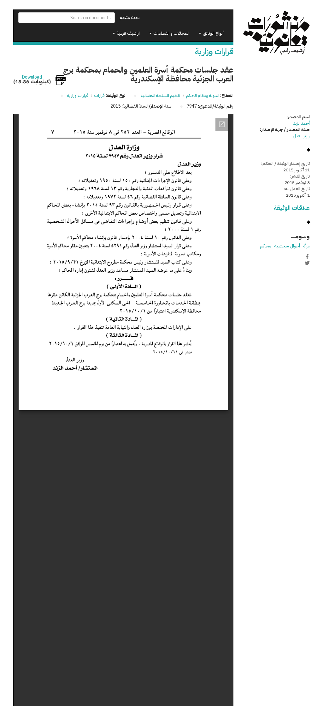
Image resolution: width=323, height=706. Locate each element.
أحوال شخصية (287, 246)
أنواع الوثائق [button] (213, 33)
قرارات (99, 95)
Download (32, 77)
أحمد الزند (301, 123)
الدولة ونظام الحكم (202, 95)
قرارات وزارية (77, 95)
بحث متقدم (130, 17)
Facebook (307, 256)
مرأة (306, 246)
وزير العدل (301, 136)
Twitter (307, 263)
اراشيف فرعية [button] (128, 33)
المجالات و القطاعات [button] (170, 33)
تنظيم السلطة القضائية (160, 95)
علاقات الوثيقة (292, 207)
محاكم (265, 246)
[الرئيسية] (276, 33)
